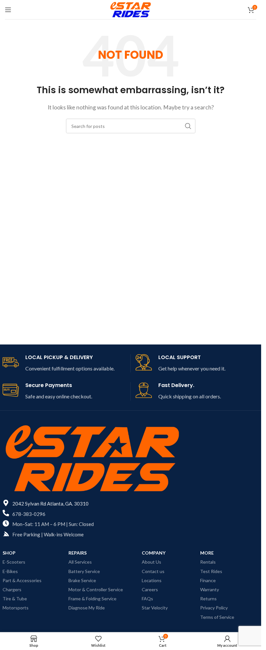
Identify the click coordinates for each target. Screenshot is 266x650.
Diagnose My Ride (86, 607)
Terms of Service (217, 617)
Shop (9, 553)
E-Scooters (14, 562)
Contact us (153, 571)
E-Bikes (10, 571)
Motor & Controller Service (95, 589)
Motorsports (16, 607)
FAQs (147, 598)
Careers (150, 589)
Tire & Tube (15, 598)
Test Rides (211, 571)
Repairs (77, 553)
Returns (208, 598)
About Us (151, 562)
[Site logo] (130, 9)
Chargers (12, 589)
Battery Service (84, 571)
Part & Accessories (22, 580)
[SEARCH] (188, 126)
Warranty (209, 589)
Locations (152, 580)
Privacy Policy (214, 607)
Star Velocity (155, 607)
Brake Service (82, 580)
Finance (208, 580)
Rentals (208, 562)
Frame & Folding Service (92, 598)
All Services (80, 562)
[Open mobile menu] (8, 9)
